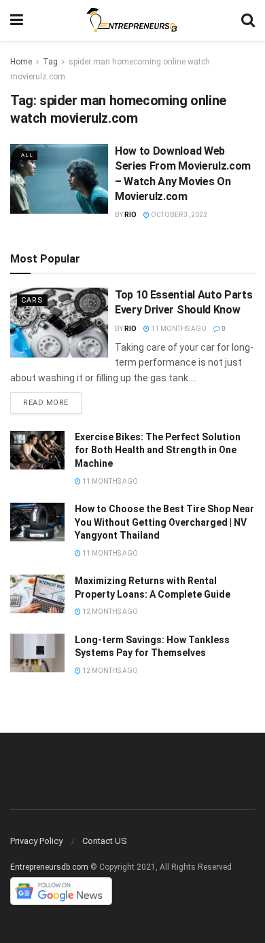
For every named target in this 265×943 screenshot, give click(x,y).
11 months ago (178, 328)
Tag (50, 61)
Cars (32, 300)
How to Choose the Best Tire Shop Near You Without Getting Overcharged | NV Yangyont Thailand (164, 522)
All (27, 155)
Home (21, 61)
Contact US (104, 841)
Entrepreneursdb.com (49, 867)
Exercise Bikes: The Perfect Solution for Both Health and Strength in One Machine (158, 450)
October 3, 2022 (178, 214)
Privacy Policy (36, 841)
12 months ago (109, 611)
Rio (130, 214)
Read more (46, 402)
